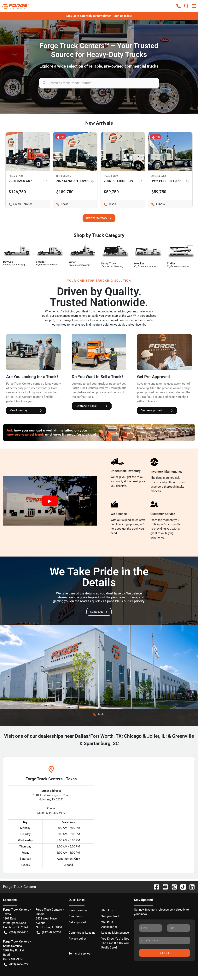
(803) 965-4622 (18, 964)
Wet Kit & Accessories (109, 925)
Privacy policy (77, 938)
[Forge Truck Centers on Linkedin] (190, 886)
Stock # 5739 (158, 176)
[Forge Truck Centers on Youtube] (163, 886)
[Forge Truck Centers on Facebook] (154, 886)
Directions (75, 916)
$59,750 (158, 192)
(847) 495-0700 (51, 932)
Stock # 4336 (111, 176)
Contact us (96, 611)
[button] (179, 6)
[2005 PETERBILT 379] (123, 151)
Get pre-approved (151, 410)
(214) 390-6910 (18, 932)
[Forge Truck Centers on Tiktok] (181, 886)
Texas (60, 204)
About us (107, 910)
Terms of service (79, 953)
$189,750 (64, 192)
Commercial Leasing (82, 932)
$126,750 (17, 192)
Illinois (156, 204)
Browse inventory (96, 218)
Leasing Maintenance (115, 932)
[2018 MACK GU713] (28, 151)
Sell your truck (110, 916)
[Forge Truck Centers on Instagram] (172, 886)
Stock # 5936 (63, 176)
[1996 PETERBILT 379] (170, 151)
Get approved (77, 922)
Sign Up (164, 952)
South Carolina (19, 204)
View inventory (18, 410)
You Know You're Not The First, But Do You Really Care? (115, 943)
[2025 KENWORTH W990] (75, 151)
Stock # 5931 (16, 176)
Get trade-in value (85, 405)
